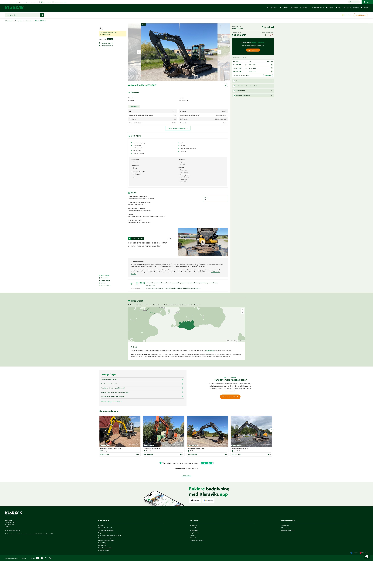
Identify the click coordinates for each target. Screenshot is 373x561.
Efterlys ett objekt (103, 550)
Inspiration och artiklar (105, 548)
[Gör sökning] (42, 15)
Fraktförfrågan (102, 543)
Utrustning (105, 280)
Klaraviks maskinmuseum (197, 540)
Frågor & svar (21, 2)
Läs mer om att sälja (228, 397)
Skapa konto (355, 2)
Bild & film (105, 275)
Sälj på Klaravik (252, 50)
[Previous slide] (139, 52)
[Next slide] (219, 52)
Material (23, 558)
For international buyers (105, 538)
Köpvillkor (101, 525)
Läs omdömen (186, 476)
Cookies (192, 535)
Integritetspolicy (195, 533)
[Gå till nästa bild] (271, 430)
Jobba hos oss (285, 528)
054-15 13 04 (16, 530)
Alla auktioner (47, 2)
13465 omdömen (193, 468)
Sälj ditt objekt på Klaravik (106, 530)
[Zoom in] (242, 309)
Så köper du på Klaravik (105, 528)
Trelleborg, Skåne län (107, 43)
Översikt (104, 278)
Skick (103, 283)
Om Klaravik (193, 525)
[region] (186, 324)
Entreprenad (19, 21)
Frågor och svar (103, 533)
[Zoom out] (242, 312)
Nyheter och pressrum (287, 530)
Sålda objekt (347, 15)
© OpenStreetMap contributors (235, 341)
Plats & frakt (106, 285)
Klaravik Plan (193, 528)
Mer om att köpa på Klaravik (110, 401)
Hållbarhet (193, 538)
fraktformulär (210, 350)
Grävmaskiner (29, 21)
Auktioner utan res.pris (61, 2)
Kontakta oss (10, 2)
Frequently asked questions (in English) (110, 535)
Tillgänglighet (194, 530)
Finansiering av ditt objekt (106, 540)
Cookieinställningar (33, 2)
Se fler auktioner (105, 34)
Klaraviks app (102, 545)
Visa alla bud (268, 75)
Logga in (368, 2)
